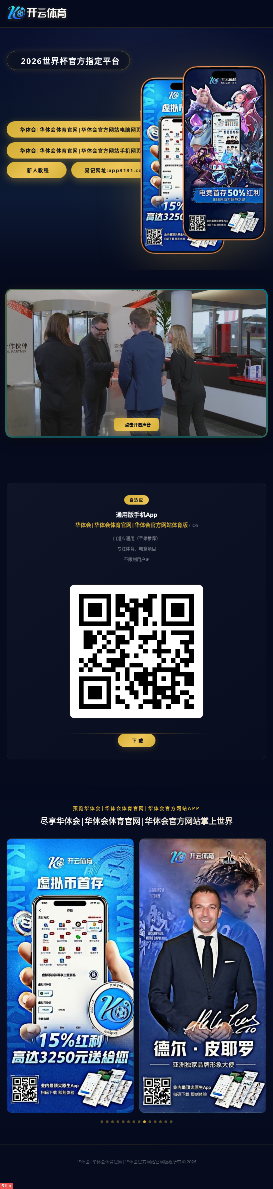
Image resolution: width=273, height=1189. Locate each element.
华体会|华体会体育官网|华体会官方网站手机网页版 (83, 150)
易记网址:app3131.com (116, 170)
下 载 (137, 740)
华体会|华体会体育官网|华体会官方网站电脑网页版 (83, 129)
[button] (102, 1121)
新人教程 (38, 170)
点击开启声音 (138, 424)
